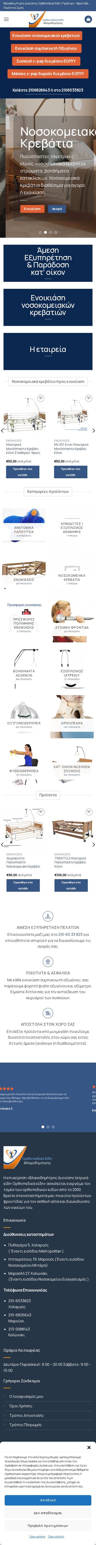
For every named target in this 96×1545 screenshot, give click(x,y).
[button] (89, 1447)
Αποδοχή (48, 1500)
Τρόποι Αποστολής (26, 1415)
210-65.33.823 (70, 934)
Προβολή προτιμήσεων (48, 1525)
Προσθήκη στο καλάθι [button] (22, 472)
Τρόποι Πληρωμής (25, 1424)
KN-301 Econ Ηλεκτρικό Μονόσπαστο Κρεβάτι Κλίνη (71, 449)
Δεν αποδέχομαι (48, 1512)
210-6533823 (19, 1300)
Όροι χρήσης (37, 1536)
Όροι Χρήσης (20, 1405)
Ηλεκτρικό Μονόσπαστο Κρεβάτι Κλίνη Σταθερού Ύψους (23, 449)
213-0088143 (19, 1329)
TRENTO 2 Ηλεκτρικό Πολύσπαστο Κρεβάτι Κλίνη (37, 862)
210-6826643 (19, 1314)
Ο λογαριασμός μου (26, 1396)
